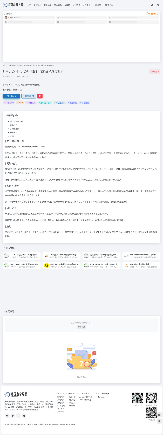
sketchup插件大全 (85, 397)
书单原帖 (72, 424)
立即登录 (81, 327)
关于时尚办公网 (16, 121)
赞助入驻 (154, 13)
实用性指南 (14, 128)
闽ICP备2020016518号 (32, 424)
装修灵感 (55, 231)
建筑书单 (109, 5)
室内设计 (19, 65)
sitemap (72, 406)
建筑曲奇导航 (9, 401)
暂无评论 (10, 311)
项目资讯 (12, 65)
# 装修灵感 (84, 102)
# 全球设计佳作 (45, 102)
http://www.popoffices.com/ (31, 146)
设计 (21, 102)
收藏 (156, 71)
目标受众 (13, 132)
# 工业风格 (72, 102)
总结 (12, 136)
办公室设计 (88, 191)
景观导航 (38, 5)
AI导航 (67, 5)
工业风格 (29, 179)
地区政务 (76, 5)
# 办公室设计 (59, 102)
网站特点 (13, 125)
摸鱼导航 (60, 411)
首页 (29, 5)
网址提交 (72, 403)
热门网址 (72, 400)
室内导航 (58, 5)
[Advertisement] (81, 44)
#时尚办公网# (11, 168)
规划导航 (48, 5)
